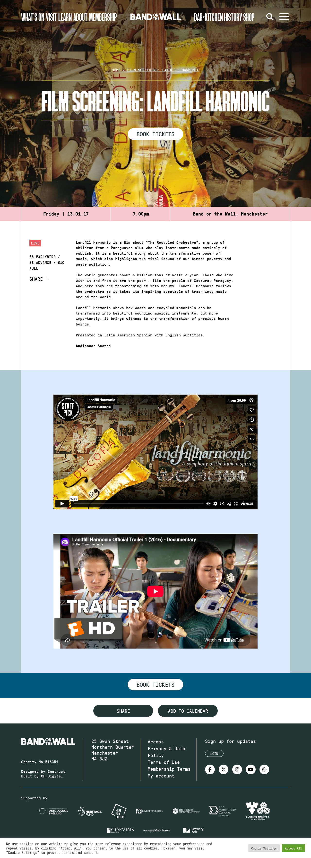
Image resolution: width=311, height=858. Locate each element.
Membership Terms (169, 769)
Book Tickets (155, 134)
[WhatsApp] (264, 769)
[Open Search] (270, 17)
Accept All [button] (293, 848)
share (123, 711)
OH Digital (52, 775)
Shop (249, 17)
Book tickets (155, 684)
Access (156, 741)
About (80, 17)
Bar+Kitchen (208, 17)
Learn (65, 17)
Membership (103, 17)
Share (36, 279)
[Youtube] (251, 769)
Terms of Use (164, 762)
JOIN (214, 753)
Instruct (56, 771)
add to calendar (188, 711)
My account (161, 775)
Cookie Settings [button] (264, 848)
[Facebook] (210, 769)
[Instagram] (237, 769)
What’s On (32, 17)
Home (116, 69)
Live (35, 242)
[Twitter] (223, 769)
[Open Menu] (284, 17)
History (233, 17)
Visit (51, 17)
